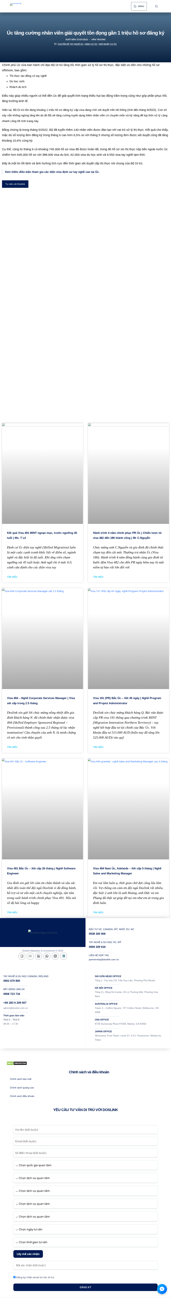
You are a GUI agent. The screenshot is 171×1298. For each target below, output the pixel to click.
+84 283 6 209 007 (14, 1002)
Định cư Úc (91, 44)
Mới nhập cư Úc (108, 44)
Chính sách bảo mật (20, 1079)
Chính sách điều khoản (22, 1096)
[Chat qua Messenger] (162, 1289)
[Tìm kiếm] (156, 6)
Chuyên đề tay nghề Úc (70, 44)
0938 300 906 (97, 933)
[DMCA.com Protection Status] (17, 1063)
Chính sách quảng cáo (22, 1087)
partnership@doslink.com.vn (104, 959)
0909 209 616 (97, 946)
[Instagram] (55, 956)
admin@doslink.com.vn (15, 1008)
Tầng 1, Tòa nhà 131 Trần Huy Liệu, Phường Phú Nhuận (125, 980)
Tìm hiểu (12, 577)
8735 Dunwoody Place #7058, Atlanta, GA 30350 (120, 1023)
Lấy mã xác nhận (28, 1254)
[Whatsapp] (47, 956)
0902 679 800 (11, 980)
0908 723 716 (11, 994)
